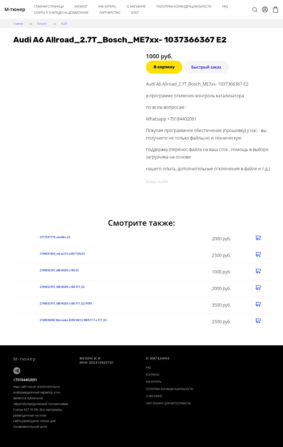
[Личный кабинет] (265, 9)
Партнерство (109, 12)
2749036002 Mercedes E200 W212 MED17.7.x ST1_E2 (73, 320)
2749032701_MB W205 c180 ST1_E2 (62, 287)
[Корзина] (275, 9)
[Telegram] (16, 370)
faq (148, 367)
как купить (107, 6)
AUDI (64, 23)
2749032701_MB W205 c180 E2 (59, 270)
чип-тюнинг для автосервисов (168, 403)
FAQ (225, 6)
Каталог (81, 6)
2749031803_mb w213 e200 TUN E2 (62, 254)
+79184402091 (25, 380)
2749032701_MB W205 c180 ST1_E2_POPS (66, 303)
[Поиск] (254, 9)
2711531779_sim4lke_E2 (55, 237)
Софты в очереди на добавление (61, 12)
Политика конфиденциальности (184, 6)
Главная (18, 23)
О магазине (136, 6)
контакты (152, 374)
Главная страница (49, 6)
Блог (135, 12)
